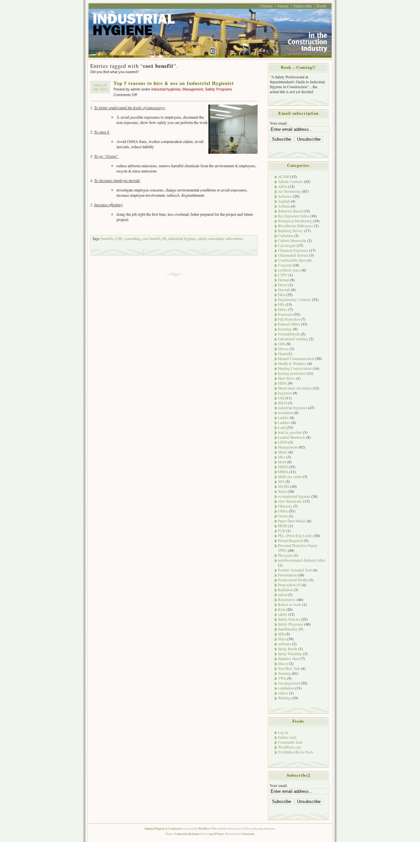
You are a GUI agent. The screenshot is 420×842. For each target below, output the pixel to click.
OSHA (283, 511)
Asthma (284, 206)
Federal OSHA (289, 324)
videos (283, 693)
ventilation (286, 688)
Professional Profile (293, 579)
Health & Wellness (292, 363)
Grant (282, 353)
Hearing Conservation (295, 368)
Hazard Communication (296, 358)
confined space (289, 270)
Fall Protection (289, 319)
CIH (119, 238)
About (282, 6)
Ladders (284, 422)
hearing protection (292, 373)
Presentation (287, 574)
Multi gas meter (290, 476)
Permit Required (290, 540)
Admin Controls (290, 181)
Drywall (284, 289)
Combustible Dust (292, 260)
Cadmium (285, 235)
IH (164, 238)
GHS (281, 343)
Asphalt (284, 201)
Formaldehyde (289, 333)
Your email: (278, 123)
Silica (282, 638)
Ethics (282, 309)
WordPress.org (289, 747)
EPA (281, 304)
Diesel (282, 284)
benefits (107, 238)
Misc (281, 456)
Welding (284, 697)
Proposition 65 (289, 584)
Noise (282, 491)
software (284, 643)
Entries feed (287, 737)
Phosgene (285, 555)
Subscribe (302, 6)
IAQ (281, 397)
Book (321, 6)
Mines (282, 452)
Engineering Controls (294, 299)
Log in (283, 732)
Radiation (285, 589)
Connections (247, 833)
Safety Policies (289, 619)
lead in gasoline (290, 432)
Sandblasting (288, 629)
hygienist (285, 393)
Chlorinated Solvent (293, 255)
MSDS (283, 466)
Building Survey (290, 230)
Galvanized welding (293, 338)
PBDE (282, 525)
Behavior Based (290, 211)
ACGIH (283, 176)
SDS (281, 634)
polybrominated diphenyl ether (301, 560)
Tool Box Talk (289, 668)
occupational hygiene (294, 496)
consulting (132, 238)
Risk (281, 609)
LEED (282, 442)
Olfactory (285, 506)
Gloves (283, 348)
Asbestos (285, 196)
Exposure (285, 314)
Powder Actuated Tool (295, 570)
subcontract (234, 238)
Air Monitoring (289, 191)
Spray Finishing (290, 653)
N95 (281, 481)
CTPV (282, 274)
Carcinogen (287, 245)
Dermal (283, 279)
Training (284, 673)
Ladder (283, 417)
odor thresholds (290, 501)
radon (282, 594)
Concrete (285, 265)
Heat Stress (286, 378)
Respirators (287, 599)
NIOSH (283, 486)
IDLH (282, 402)
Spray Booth (287, 648)
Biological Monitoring (295, 220)
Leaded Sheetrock (291, 437)
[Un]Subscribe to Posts (295, 752)
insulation (285, 412)
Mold (282, 461)
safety (282, 614)
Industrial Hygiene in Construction (163, 828)
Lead (281, 427)
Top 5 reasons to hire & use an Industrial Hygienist (174, 83)
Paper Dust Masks (292, 520)
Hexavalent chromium (295, 388)
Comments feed (290, 742)
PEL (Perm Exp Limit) (295, 535)
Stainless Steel (289, 658)
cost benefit (151, 238)
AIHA (282, 186)
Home (267, 6)
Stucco (283, 663)
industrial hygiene (182, 238)
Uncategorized (289, 683)
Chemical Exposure (293, 250)
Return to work (289, 604)
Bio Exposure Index (293, 215)
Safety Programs (218, 89)
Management (192, 89)
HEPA (282, 383)
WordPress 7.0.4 (207, 828)
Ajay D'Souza (216, 833)
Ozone (283, 515)
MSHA (283, 471)
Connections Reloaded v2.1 (189, 833)
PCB (281, 530)
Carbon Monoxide (292, 240)
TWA (282, 678)
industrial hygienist (165, 89)
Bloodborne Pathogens (295, 225)
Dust (281, 294)
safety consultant (210, 238)
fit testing (285, 329)
